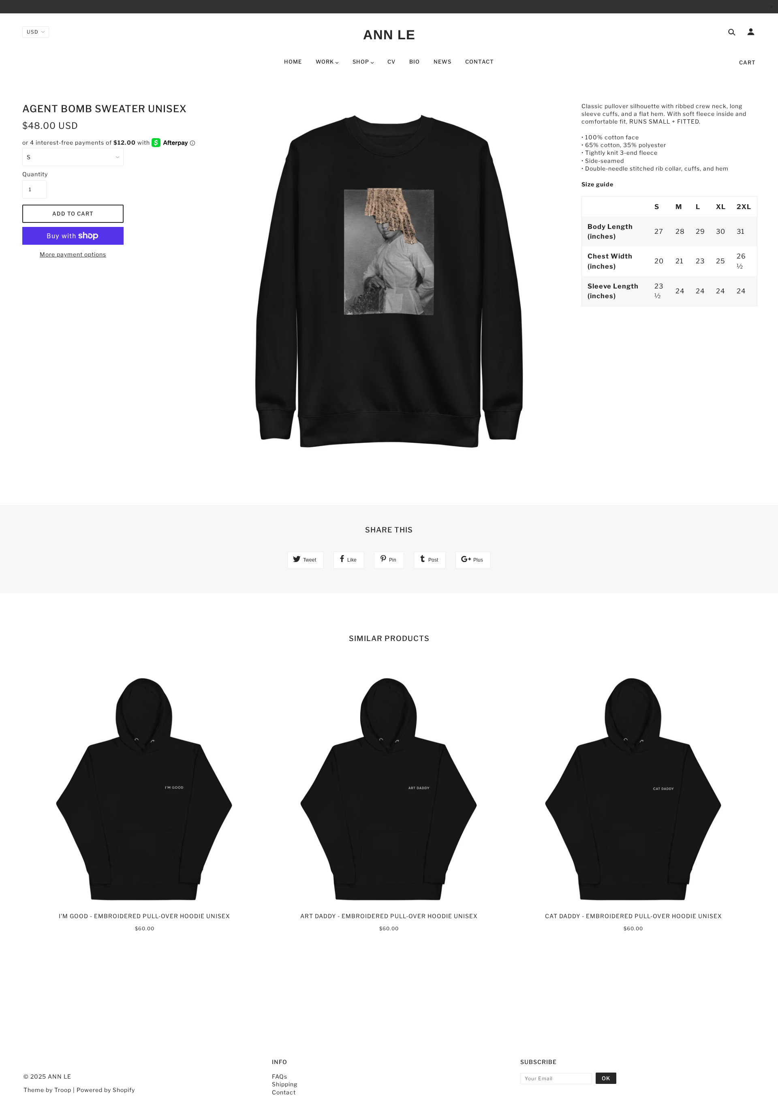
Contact (284, 1092)
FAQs (279, 1076)
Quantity (34, 174)
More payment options (73, 254)
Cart (747, 62)
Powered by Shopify (106, 1089)
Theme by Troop (47, 1089)
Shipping (284, 1084)
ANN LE (389, 34)
